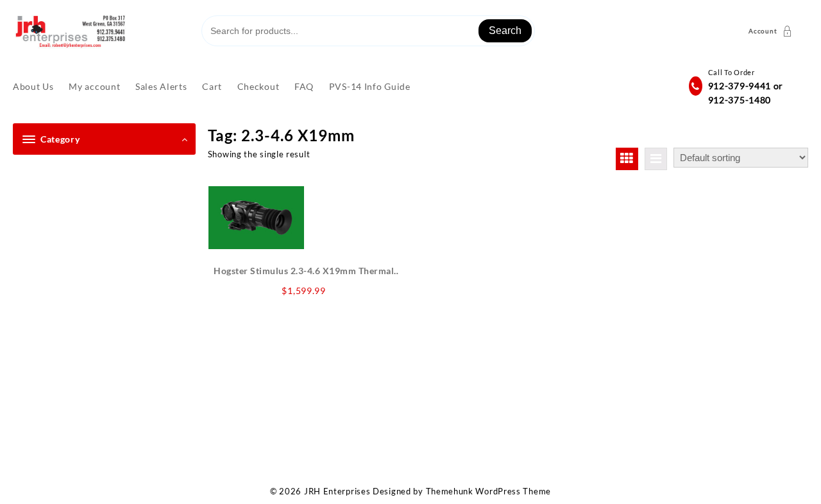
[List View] (656, 159)
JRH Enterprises (337, 491)
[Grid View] (627, 159)
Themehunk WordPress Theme (489, 491)
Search (505, 30)
